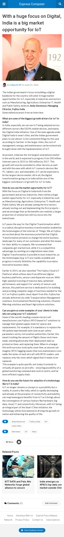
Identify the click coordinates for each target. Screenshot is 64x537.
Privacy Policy (22, 520)
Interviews (16, 431)
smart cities (16, 426)
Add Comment (51, 503)
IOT (46, 421)
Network (8, 520)
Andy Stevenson (18, 421)
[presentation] (56, 475)
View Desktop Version (33, 530)
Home (10, 515)
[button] (4, 4)
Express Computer (32, 4)
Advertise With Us (24, 515)
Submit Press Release (46, 515)
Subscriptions (53, 520)
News (34, 431)
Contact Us (37, 520)
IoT (26, 431)
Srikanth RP (16, 84)
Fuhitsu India (35, 421)
